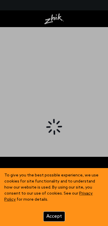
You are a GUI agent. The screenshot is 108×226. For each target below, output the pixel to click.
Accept (54, 216)
